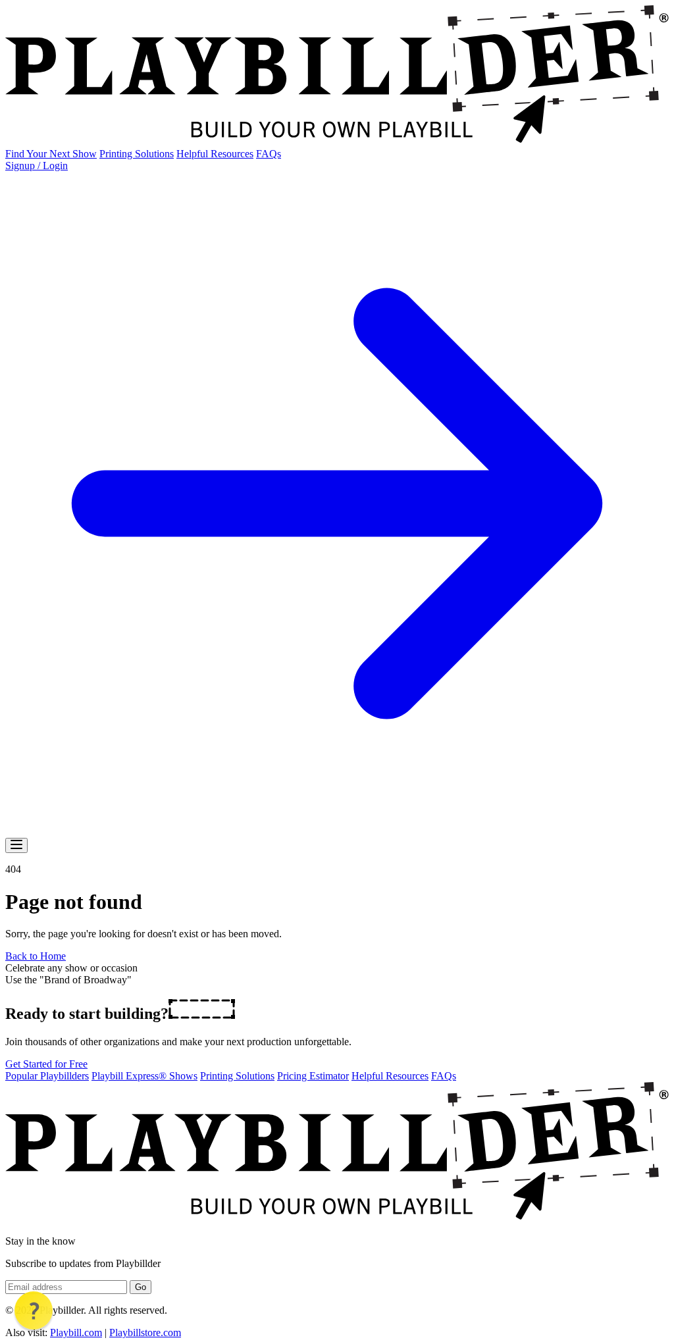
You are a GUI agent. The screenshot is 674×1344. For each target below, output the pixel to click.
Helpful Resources (214, 153)
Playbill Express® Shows (144, 1075)
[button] (33, 1310)
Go (140, 1287)
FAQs (268, 153)
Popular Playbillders (47, 1075)
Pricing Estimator (313, 1075)
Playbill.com (76, 1332)
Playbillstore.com (145, 1332)
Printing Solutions (136, 153)
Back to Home (35, 956)
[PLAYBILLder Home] (337, 141)
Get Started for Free (46, 1064)
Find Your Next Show (51, 153)
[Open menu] (16, 845)
